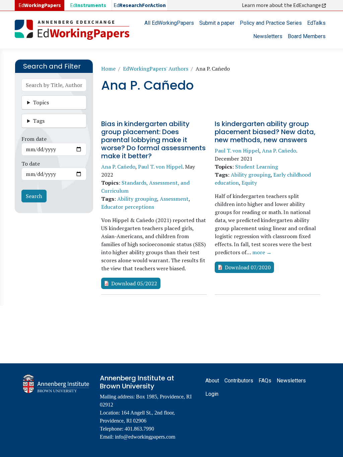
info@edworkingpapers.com (145, 437)
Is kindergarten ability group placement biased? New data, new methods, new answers (265, 132)
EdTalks (316, 23)
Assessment (174, 198)
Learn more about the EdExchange (282, 5)
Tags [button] (39, 120)
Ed (88, 5)
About (212, 380)
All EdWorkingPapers (169, 23)
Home (108, 68)
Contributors (238, 380)
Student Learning (256, 166)
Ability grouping (137, 198)
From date (34, 139)
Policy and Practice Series (271, 23)
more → (262, 252)
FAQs (265, 380)
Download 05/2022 (134, 283)
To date (30, 163)
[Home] (75, 30)
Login (211, 394)
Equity (249, 182)
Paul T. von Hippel (160, 166)
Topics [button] (41, 102)
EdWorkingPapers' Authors (155, 68)
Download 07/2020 (248, 267)
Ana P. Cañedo (118, 166)
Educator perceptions (127, 206)
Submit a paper (216, 23)
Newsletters (267, 36)
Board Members (307, 36)
